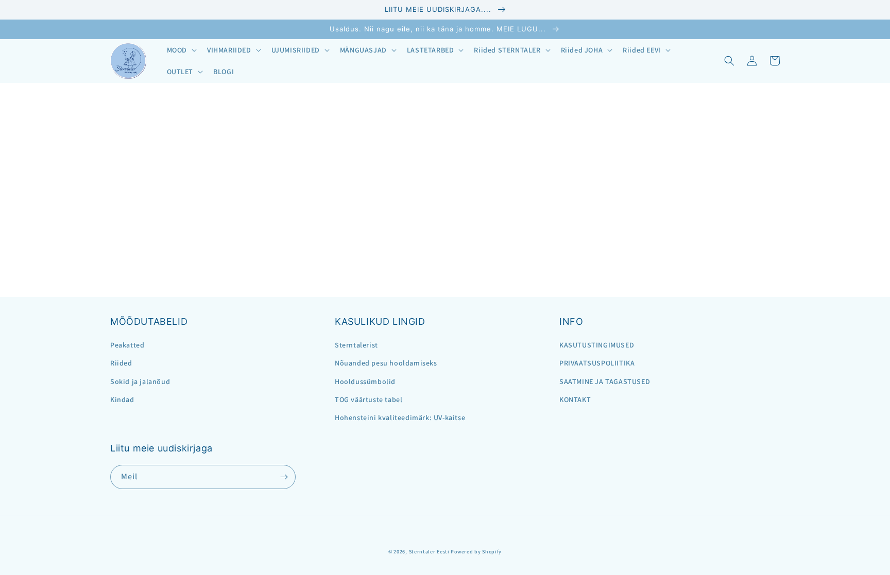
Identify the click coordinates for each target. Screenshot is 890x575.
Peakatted (127, 345)
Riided (121, 363)
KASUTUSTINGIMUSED (596, 345)
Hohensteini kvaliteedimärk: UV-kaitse (400, 417)
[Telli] (283, 477)
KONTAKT (575, 399)
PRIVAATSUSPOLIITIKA (597, 363)
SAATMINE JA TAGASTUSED (604, 381)
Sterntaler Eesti (429, 551)
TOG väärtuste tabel (368, 399)
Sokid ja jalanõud (140, 381)
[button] (181, 50)
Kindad (122, 399)
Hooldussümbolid (365, 381)
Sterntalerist (356, 345)
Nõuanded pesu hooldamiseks (386, 363)
